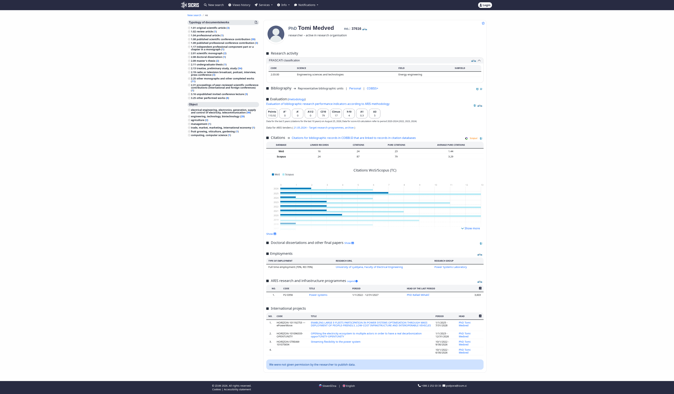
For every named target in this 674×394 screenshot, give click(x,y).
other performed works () (213, 98)
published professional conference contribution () (227, 43)
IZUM (218, 385)
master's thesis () (208, 60)
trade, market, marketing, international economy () (223, 127)
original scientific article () (213, 27)
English (350, 386)
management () (201, 124)
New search (215, 5)
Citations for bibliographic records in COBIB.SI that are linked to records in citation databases (354, 138)
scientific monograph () (211, 53)
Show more (472, 228)
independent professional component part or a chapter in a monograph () (222, 48)
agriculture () (199, 120)
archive (349, 127)
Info (284, 5)
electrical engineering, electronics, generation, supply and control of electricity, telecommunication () (223, 111)
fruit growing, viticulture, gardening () (215, 131)
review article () (207, 31)
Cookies (217, 389)
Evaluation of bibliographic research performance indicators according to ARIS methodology (327, 104)
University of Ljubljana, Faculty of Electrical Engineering (369, 267)
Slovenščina (329, 386)
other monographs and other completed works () (222, 80)
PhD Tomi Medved (465, 324)
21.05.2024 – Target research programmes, (319, 127)
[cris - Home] (190, 5)
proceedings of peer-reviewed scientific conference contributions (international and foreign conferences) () (224, 87)
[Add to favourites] (483, 23)
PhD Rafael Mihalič (418, 295)
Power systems (318, 295)
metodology (297, 99)
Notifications (307, 5)
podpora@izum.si (456, 385)
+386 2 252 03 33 (431, 385)
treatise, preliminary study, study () (219, 68)
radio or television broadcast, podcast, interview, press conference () (223, 73)
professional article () (210, 35)
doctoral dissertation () (211, 57)
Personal (355, 88)
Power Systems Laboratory (450, 267)
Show (347, 243)
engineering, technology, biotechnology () (218, 116)
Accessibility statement (237, 389)
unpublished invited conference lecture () (222, 94)
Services (264, 5)
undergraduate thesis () (212, 64)
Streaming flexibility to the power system (336, 341)
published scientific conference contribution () (226, 39)
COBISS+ (372, 88)
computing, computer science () (211, 135)
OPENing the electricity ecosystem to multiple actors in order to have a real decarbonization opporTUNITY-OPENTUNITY (366, 335)
